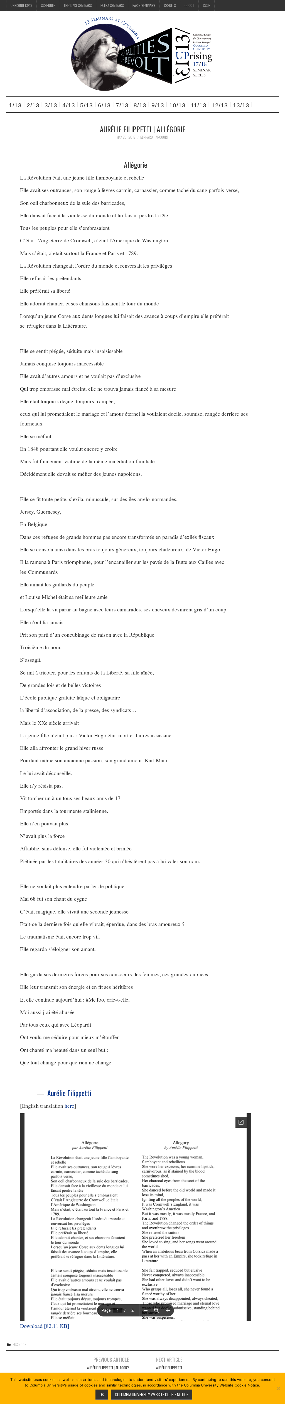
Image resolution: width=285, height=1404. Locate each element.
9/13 (157, 105)
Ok (102, 1394)
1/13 (15, 105)
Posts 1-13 (19, 1344)
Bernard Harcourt (154, 137)
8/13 (140, 105)
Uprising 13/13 (21, 5)
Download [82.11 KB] (44, 1326)
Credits (170, 5)
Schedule (48, 5)
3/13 (51, 105)
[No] (278, 1388)
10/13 (177, 105)
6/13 (104, 105)
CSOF (206, 5)
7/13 (122, 105)
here (69, 1105)
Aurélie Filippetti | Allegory (108, 1367)
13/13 (241, 105)
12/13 (220, 105)
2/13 (33, 105)
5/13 (86, 105)
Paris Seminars (143, 5)
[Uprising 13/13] (142, 53)
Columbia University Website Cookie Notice (151, 1394)
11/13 (199, 105)
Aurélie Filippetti (69, 1092)
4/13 (68, 105)
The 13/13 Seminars (77, 5)
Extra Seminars (112, 5)
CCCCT (189, 5)
